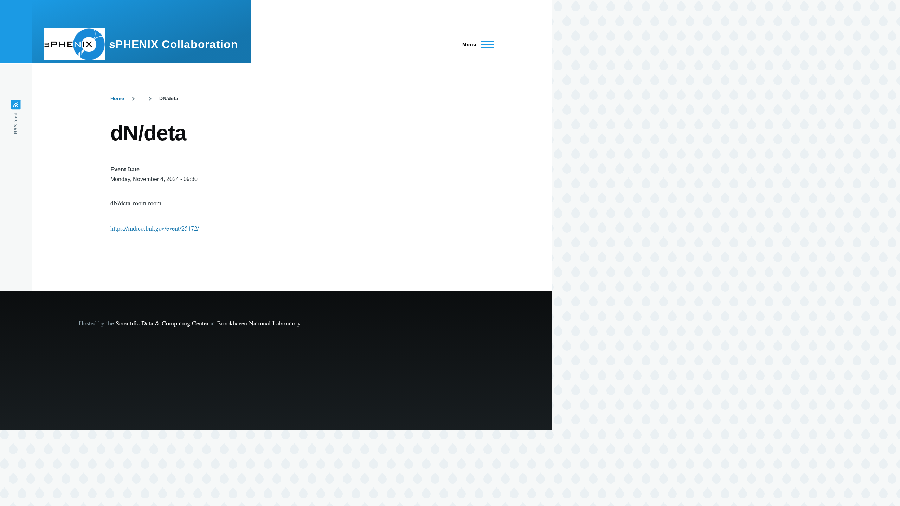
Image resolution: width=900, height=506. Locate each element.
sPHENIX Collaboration (173, 44)
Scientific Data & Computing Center (162, 323)
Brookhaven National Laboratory (259, 323)
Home (117, 98)
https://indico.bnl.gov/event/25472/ (154, 228)
